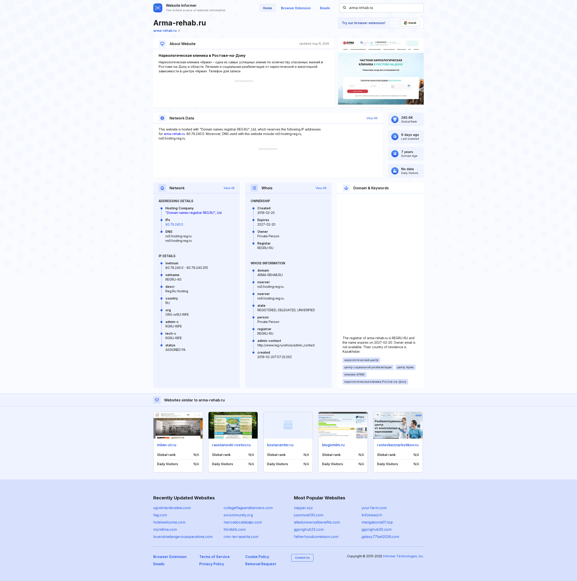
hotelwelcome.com (169, 522)
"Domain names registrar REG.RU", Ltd (193, 213)
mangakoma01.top (377, 522)
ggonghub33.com (309, 529)
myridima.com (165, 529)
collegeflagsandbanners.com (248, 508)
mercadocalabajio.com (243, 522)
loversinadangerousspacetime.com (183, 536)
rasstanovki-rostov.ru (231, 445)
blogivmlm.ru (333, 445)
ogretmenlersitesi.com (172, 508)
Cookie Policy (257, 556)
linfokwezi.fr (372, 515)
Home (267, 8)
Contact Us (302, 557)
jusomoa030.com (308, 515)
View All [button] (371, 118)
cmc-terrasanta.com (241, 536)
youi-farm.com (374, 508)
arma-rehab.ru (165, 30)
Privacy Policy (211, 564)
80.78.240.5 (174, 224)
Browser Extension (296, 8)
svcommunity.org (238, 515)
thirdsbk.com (235, 529)
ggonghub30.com (377, 529)
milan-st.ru (166, 445)
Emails (325, 8)
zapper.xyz (303, 508)
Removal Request (260, 564)
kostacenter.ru (280, 445)
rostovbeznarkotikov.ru (398, 445)
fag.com (160, 515)
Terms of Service (214, 556)
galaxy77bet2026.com (380, 536)
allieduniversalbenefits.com (317, 522)
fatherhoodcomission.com (316, 536)
